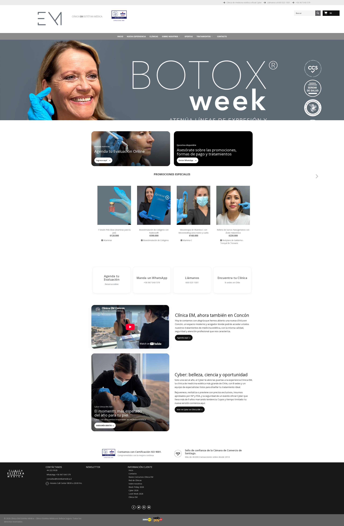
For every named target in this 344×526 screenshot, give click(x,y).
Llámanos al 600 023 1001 (278, 2)
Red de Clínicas (135, 480)
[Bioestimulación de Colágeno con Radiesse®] (154, 205)
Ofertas (189, 36)
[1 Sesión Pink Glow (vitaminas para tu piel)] (114, 205)
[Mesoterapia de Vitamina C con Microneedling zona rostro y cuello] (193, 205)
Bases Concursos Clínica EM (141, 477)
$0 (331, 13)
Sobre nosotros (170, 36)
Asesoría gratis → (105, 425)
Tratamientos (204, 36)
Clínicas (154, 36)
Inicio (120, 36)
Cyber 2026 (133, 490)
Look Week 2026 (136, 494)
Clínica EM (133, 497)
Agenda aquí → (183, 338)
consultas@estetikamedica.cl (59, 479)
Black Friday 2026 (136, 487)
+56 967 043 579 (303, 2)
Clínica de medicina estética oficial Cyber (244, 2)
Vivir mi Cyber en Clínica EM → (190, 409)
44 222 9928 (52, 470)
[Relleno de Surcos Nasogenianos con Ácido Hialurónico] (233, 205)
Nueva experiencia (136, 36)
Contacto (222, 36)
